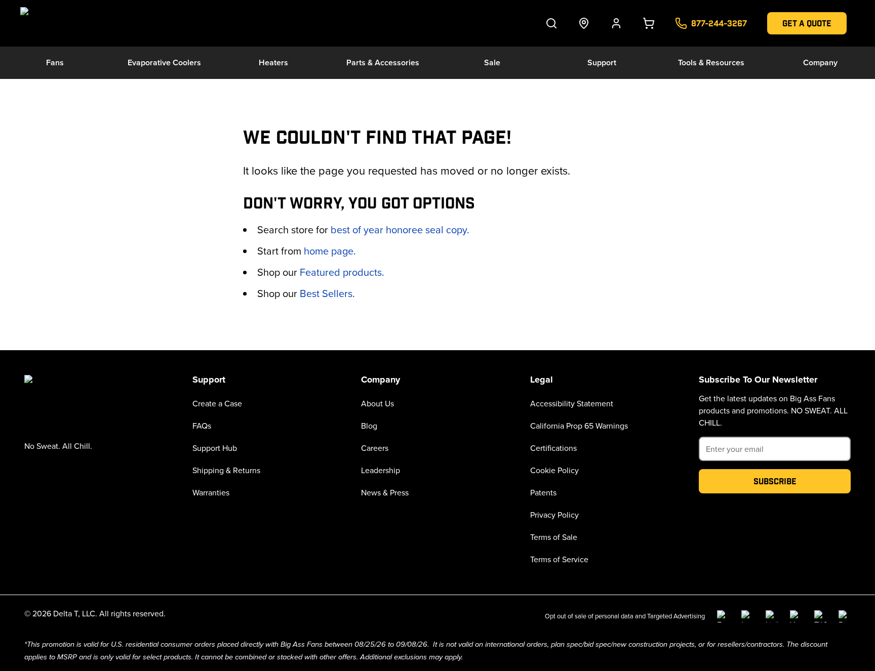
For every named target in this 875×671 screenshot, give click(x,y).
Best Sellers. (327, 293)
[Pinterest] (845, 616)
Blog (369, 425)
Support (601, 62)
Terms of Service (559, 559)
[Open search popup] (551, 23)
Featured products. (342, 272)
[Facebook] (723, 616)
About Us (377, 403)
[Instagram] (747, 616)
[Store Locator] (584, 23)
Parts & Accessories (382, 62)
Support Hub (214, 447)
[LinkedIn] (772, 616)
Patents (543, 492)
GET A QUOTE (806, 23)
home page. (330, 250)
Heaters (273, 62)
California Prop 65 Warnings (579, 425)
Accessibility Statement (571, 403)
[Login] (616, 23)
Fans (55, 62)
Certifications (553, 447)
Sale (492, 62)
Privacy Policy (554, 514)
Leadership (380, 470)
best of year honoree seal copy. (400, 229)
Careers (374, 447)
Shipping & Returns (226, 470)
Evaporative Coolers (164, 62)
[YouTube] (796, 616)
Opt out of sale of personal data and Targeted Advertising (625, 615)
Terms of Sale (553, 536)
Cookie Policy (554, 470)
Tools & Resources (711, 62)
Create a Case (217, 403)
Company (820, 62)
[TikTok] (820, 616)
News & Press (385, 492)
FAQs (201, 425)
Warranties (210, 492)
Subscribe (775, 481)
